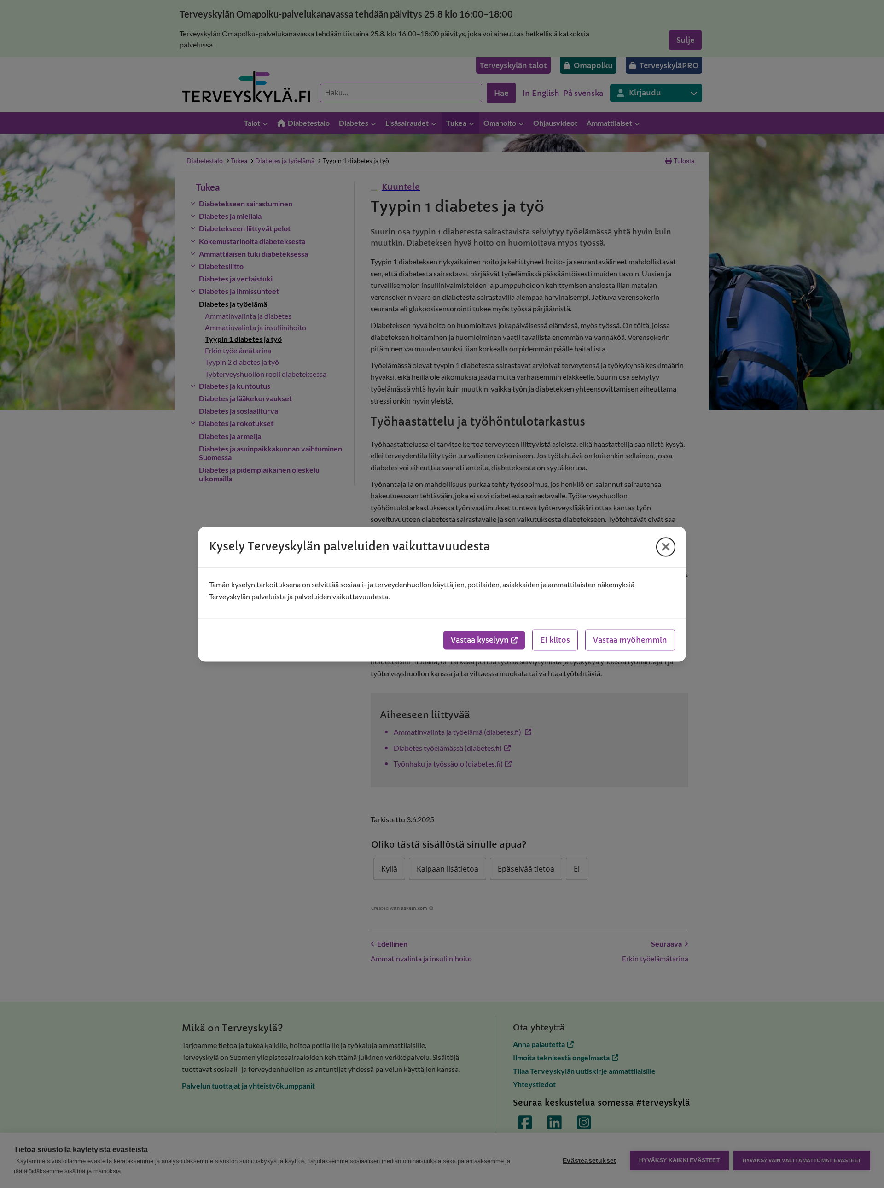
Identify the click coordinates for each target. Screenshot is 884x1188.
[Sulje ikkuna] (666, 547)
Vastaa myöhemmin (630, 639)
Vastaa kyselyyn (480, 639)
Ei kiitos (555, 639)
